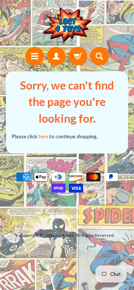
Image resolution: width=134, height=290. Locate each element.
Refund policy (67, 215)
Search (42, 206)
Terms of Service (79, 206)
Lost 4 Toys (63, 235)
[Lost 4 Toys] (67, 24)
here (43, 136)
